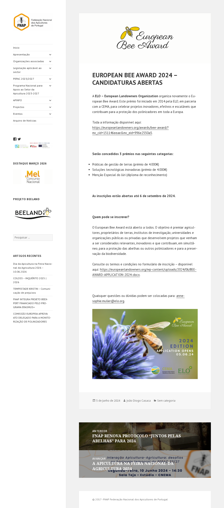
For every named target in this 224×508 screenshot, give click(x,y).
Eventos (18, 113)
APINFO (17, 100)
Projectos (18, 107)
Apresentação (21, 54)
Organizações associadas (28, 61)
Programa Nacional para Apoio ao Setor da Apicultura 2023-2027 (27, 89)
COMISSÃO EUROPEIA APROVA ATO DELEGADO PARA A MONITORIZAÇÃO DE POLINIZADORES (32, 317)
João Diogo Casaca (139, 400)
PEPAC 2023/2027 (23, 78)
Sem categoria (166, 400)
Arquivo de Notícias (24, 120)
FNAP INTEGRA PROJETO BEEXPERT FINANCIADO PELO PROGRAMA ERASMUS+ (30, 303)
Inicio (16, 47)
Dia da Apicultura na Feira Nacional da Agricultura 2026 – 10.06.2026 (32, 267)
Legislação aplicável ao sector (27, 70)
